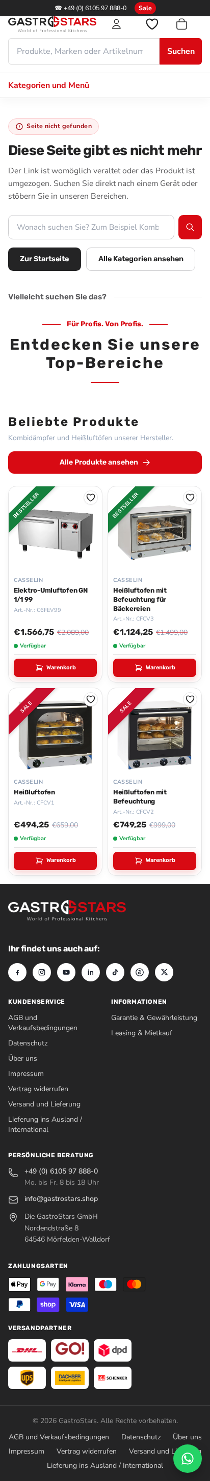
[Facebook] (17, 972)
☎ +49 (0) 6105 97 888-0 (90, 8)
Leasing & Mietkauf (141, 1033)
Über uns (22, 1058)
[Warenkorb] (188, 24)
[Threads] (139, 972)
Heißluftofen (34, 792)
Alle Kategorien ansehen (140, 259)
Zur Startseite (44, 259)
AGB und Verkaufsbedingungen (42, 1023)
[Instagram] (42, 972)
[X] (164, 972)
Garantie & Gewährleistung (154, 1018)
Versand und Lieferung (44, 1104)
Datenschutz (27, 1043)
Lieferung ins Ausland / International (45, 1124)
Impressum (26, 1073)
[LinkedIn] (91, 972)
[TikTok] (115, 972)
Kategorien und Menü (48, 85)
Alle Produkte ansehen (99, 462)
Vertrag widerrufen (38, 1089)
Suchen (181, 51)
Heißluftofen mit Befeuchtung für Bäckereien (140, 599)
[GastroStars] (52, 24)
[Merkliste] (152, 24)
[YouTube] (66, 972)
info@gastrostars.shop (61, 1199)
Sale (145, 8)
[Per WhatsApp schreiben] (187, 1458)
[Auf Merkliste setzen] (91, 497)
